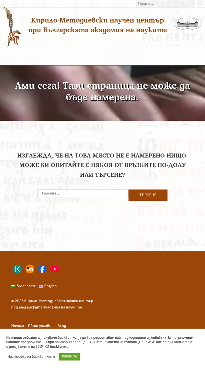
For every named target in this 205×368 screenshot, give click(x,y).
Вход (62, 326)
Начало (17, 326)
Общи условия (41, 326)
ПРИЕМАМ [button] (69, 356)
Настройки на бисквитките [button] (31, 356)
